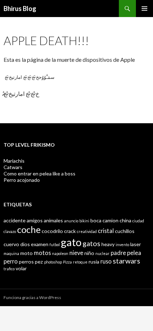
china (125, 220)
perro (11, 261)
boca (95, 220)
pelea (134, 252)
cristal (106, 230)
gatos (91, 243)
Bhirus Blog (20, 8)
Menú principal (144, 8)
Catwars (13, 167)
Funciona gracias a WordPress (32, 297)
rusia (94, 262)
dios (25, 244)
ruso (106, 261)
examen (39, 244)
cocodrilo (52, 231)
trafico (9, 268)
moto (26, 253)
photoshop (53, 262)
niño (89, 253)
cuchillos (124, 231)
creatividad (87, 231)
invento (122, 244)
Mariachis (14, 161)
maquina (11, 253)
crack (70, 231)
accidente (15, 220)
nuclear (102, 253)
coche (29, 229)
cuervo (11, 244)
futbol (54, 244)
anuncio (71, 220)
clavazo (10, 231)
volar (21, 268)
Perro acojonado (22, 180)
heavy (108, 244)
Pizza (67, 262)
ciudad (138, 220)
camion (110, 220)
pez (39, 262)
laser (135, 244)
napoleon (60, 253)
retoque (80, 262)
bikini (84, 220)
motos (42, 252)
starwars (126, 260)
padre (118, 252)
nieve (76, 252)
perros (26, 262)
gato (71, 242)
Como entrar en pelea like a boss (39, 173)
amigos (35, 220)
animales (53, 220)
